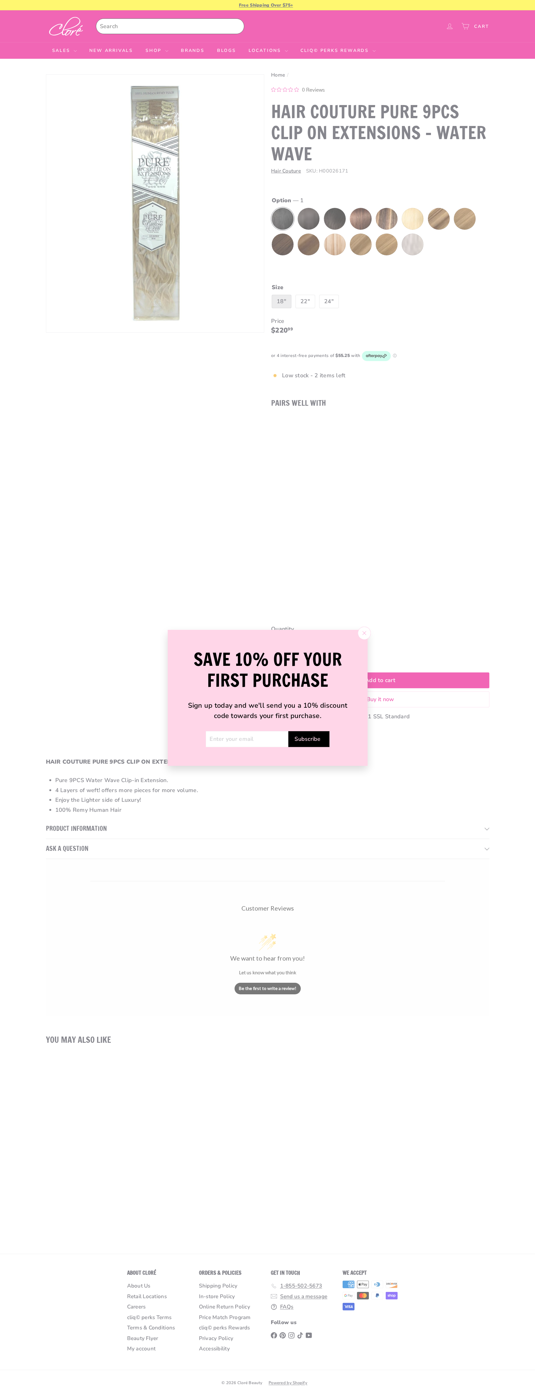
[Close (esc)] (364, 633)
